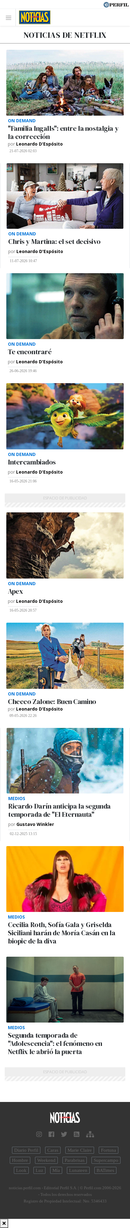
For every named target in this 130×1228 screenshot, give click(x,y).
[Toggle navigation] (10, 17)
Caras (52, 1150)
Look (21, 1170)
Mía (56, 1170)
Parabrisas (75, 1160)
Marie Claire (80, 1150)
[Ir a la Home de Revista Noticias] (32, 17)
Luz (39, 1170)
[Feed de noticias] (77, 1134)
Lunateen (78, 1170)
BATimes (105, 1170)
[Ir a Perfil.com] (116, 4)
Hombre (20, 1160)
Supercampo (106, 1160)
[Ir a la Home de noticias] (65, 1117)
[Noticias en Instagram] (39, 1134)
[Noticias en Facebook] (51, 1134)
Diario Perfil (26, 1150)
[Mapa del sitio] (90, 1134)
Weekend (46, 1160)
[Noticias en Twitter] (64, 1134)
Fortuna (108, 1150)
